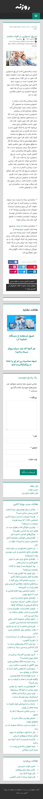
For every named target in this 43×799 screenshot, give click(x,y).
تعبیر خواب (33, 489)
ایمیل (33, 447)
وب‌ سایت (32, 459)
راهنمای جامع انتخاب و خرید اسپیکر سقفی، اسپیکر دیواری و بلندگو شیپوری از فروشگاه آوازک (24, 602)
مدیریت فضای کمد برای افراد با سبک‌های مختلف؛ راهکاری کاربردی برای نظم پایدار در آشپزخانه (21, 584)
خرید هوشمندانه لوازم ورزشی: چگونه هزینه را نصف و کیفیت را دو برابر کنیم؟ (23, 679)
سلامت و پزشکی (26, 27)
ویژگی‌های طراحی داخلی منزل (23, 534)
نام (35, 436)
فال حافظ (34, 486)
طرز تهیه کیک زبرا (27, 773)
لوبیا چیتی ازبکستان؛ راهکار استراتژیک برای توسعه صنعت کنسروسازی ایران (25, 697)
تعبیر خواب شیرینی (26, 766)
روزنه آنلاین (34, 27)
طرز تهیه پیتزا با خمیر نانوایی (22, 777)
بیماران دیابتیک (29, 44)
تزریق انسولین (21, 44)
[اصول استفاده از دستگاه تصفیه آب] (21, 330)
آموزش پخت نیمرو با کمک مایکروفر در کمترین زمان (22, 287)
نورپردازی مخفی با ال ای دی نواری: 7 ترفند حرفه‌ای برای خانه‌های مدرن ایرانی (22, 630)
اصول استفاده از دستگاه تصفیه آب (21, 337)
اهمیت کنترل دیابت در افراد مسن (22, 282)
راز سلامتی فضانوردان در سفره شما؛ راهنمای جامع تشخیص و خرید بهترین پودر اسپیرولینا (21, 552)
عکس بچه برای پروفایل (25, 769)
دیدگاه (33, 397)
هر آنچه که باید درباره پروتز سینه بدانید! (21, 350)
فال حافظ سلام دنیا (30, 493)
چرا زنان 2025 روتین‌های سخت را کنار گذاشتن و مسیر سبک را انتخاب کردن (22, 648)
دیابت (18, 226)
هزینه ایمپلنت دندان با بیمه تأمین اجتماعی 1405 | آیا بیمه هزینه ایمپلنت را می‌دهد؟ (21, 520)
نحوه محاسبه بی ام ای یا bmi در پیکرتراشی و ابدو (21, 363)
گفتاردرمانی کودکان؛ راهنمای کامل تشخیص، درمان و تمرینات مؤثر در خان (22, 541)
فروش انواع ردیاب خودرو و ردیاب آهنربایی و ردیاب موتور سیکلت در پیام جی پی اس (22, 612)
